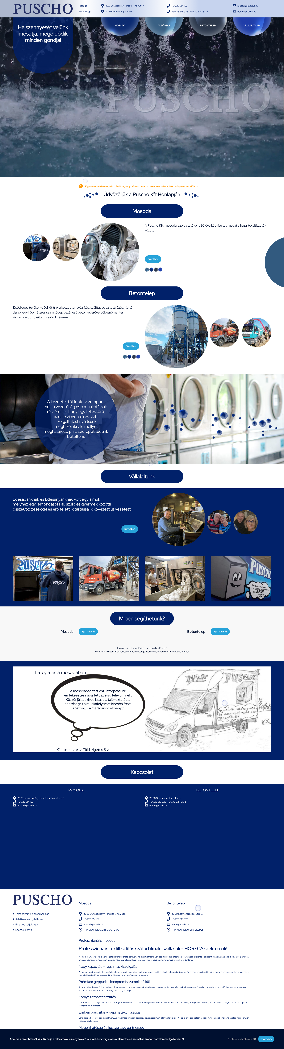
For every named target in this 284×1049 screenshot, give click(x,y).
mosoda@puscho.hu (247, 5)
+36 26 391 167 (179, 5)
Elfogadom (266, 1039)
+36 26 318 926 (179, 11)
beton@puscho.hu (246, 11)
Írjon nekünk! (88, 631)
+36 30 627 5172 (198, 11)
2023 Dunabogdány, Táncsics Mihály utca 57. (40, 798)
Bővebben (153, 259)
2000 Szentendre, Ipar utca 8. (119, 11)
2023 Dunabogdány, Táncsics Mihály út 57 (124, 5)
